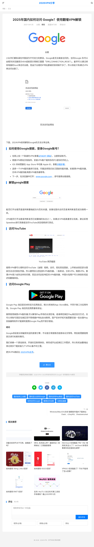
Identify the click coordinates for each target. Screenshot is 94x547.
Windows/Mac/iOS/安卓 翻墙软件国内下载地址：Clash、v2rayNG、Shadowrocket (69, 413)
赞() (47, 365)
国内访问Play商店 (55, 396)
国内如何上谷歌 (20, 396)
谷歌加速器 (61, 401)
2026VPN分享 (47, 3)
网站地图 (57, 540)
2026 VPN (37, 375)
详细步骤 (61, 164)
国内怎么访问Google (37, 396)
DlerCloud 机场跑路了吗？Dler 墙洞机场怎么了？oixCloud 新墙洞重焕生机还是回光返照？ (75, 445)
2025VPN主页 (27, 352)
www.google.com (44, 176)
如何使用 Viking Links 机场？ (17, 468)
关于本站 (51, 540)
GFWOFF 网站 (45, 156)
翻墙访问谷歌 (49, 401)
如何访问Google (34, 401)
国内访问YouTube (73, 396)
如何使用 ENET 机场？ (15, 492)
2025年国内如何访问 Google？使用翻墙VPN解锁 (47, 19)
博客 (3, 9)
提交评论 (81, 517)
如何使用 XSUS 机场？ (43, 468)
